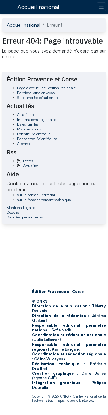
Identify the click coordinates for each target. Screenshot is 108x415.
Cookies (13, 212)
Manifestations (29, 129)
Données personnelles (25, 217)
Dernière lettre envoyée (36, 92)
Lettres (28, 160)
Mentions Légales (21, 207)
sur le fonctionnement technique (44, 199)
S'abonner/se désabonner (38, 97)
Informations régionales (36, 119)
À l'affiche (25, 114)
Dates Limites (28, 124)
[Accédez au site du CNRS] (8, 6)
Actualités (31, 165)
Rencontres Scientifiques (37, 138)
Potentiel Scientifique (33, 133)
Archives (24, 143)
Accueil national (38, 7)
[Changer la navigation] (101, 6)
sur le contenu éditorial (36, 194)
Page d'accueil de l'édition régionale (46, 87)
